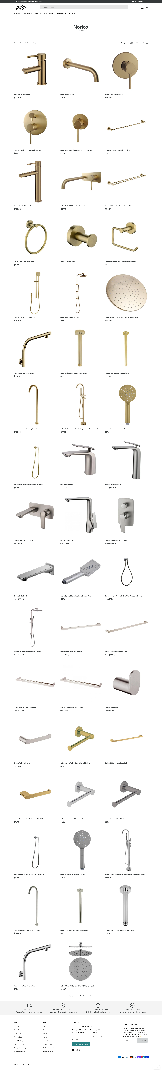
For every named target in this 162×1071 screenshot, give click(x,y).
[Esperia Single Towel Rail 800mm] (126, 627)
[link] (70, 996)
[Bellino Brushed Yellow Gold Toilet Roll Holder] (35, 794)
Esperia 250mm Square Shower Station (27, 652)
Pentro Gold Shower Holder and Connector (28, 484)
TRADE (134, 1)
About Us (17, 1030)
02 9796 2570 (76, 1026)
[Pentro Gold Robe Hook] (81, 237)
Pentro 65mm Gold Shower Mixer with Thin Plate (76, 150)
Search (16, 1026)
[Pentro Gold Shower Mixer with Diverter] (35, 125)
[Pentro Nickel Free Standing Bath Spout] (35, 905)
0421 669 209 (87, 1026)
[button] (147, 7)
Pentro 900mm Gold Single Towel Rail (117, 150)
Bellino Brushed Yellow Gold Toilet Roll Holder (29, 819)
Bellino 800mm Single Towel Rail (116, 763)
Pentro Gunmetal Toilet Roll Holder (117, 819)
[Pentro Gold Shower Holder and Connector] (35, 460)
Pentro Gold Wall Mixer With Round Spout (74, 206)
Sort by (27, 43)
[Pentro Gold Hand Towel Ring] (35, 237)
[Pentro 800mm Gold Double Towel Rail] (126, 181)
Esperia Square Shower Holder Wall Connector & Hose (123, 596)
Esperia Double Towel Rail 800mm (71, 707)
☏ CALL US (142, 1)
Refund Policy (18, 1041)
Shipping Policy (19, 1044)
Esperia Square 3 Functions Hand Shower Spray (76, 596)
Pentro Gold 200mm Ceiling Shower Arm (73, 373)
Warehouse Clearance (26, 1)
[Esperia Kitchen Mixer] (81, 515)
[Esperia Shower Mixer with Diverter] (126, 515)
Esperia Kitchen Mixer (67, 540)
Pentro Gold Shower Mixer (114, 94)
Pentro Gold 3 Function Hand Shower (117, 429)
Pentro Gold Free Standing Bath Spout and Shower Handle (79, 429)
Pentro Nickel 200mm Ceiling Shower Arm (119, 930)
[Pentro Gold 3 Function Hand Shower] (126, 404)
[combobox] (84, 7)
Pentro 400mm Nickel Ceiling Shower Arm (74, 930)
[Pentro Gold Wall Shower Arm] (35, 348)
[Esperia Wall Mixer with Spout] (35, 515)
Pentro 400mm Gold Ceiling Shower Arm (119, 373)
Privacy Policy (18, 1037)
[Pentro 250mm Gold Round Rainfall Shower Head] (126, 293)
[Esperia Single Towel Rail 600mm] (81, 627)
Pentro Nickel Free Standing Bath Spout (27, 930)
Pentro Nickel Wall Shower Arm (24, 986)
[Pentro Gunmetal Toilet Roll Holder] (126, 794)
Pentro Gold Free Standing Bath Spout (27, 429)
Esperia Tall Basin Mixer (113, 484)
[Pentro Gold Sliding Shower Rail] (35, 293)
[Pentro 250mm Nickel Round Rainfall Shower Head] (81, 961)
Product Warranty (20, 1048)
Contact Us (71, 13)
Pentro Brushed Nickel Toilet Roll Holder (73, 819)
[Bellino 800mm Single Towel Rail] (126, 738)
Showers (45, 1041)
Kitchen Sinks (47, 1044)
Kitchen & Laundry (30, 13)
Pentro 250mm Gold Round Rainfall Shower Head (121, 317)
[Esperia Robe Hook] (126, 683)
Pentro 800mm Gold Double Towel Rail (118, 206)
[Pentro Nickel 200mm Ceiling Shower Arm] (126, 905)
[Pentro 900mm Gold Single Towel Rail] (126, 125)
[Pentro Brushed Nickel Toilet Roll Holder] (81, 794)
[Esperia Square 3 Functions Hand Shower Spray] (81, 571)
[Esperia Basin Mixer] (81, 460)
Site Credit (31, 1065)
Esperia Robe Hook (111, 707)
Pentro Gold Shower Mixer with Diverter (27, 150)
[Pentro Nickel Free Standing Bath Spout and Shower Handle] (126, 850)
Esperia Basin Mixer (66, 484)
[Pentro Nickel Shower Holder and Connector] (35, 850)
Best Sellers (43, 13)
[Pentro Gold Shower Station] (81, 293)
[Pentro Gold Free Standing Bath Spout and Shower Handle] (81, 404)
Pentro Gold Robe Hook (67, 262)
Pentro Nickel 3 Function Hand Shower (73, 874)
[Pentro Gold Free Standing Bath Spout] (35, 404)
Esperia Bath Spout (20, 596)
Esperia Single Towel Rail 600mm (71, 652)
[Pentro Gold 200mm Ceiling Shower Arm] (81, 348)
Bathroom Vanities (49, 1052)
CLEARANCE (61, 13)
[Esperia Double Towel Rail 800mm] (81, 683)
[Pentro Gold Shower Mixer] (126, 70)
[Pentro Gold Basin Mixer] (35, 70)
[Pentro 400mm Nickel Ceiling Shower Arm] (81, 905)
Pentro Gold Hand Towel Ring (24, 262)
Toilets (45, 1033)
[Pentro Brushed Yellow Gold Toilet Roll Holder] (126, 237)
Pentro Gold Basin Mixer (22, 94)
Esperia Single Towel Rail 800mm (116, 652)
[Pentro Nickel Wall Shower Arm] (35, 961)
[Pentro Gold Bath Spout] (81, 70)
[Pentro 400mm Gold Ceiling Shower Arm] (126, 348)
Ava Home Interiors (23, 1065)
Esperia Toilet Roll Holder (22, 763)
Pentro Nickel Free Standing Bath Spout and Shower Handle (125, 874)
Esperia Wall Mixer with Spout (24, 540)
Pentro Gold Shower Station (69, 317)
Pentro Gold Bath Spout (68, 94)
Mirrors (45, 1037)
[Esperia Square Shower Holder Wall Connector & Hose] (126, 571)
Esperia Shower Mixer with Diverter (117, 540)
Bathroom (17, 13)
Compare (124, 43)
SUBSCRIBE (142, 1040)
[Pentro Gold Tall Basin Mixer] (35, 181)
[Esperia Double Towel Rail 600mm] (35, 683)
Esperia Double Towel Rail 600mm (25, 707)
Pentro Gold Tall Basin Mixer (23, 206)
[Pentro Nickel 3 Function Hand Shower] (81, 850)
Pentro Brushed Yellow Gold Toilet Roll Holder (120, 262)
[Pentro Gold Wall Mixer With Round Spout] (81, 181)
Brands (51, 13)
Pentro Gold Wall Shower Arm (24, 373)
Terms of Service (19, 1052)
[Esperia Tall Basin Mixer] (126, 460)
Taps (44, 1026)
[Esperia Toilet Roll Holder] (35, 738)
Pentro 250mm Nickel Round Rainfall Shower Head (77, 986)
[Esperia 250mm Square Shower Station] (35, 627)
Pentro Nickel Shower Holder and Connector (29, 874)
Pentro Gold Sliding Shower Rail (24, 317)
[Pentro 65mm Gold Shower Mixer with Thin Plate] (81, 125)
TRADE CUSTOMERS (81, 1044)
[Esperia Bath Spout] (35, 571)
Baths (45, 1030)
